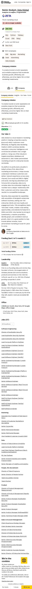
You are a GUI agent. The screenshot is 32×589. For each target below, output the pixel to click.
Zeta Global (23, 10)
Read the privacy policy (7, 581)
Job (11, 88)
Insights (16, 95)
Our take (23, 95)
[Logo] (6, 2)
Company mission (7, 95)
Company (21, 88)
